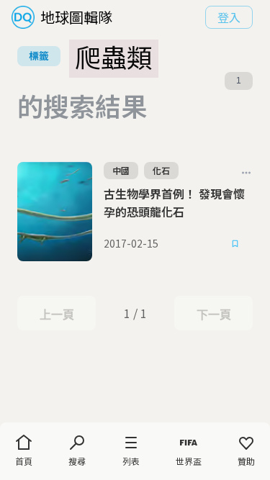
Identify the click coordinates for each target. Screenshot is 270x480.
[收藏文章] (235, 244)
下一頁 (213, 314)
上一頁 (56, 314)
